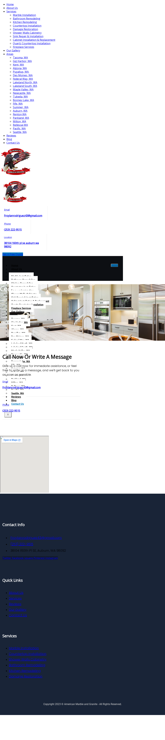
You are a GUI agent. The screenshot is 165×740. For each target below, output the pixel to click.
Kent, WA (18, 64)
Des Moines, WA (23, 75)
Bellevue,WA (20, 125)
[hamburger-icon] (114, 265)
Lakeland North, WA (25, 82)
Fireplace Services (23, 47)
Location (8, 237)
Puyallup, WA (21, 72)
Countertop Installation (27, 25)
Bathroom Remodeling (26, 18)
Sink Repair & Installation (28, 36)
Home (10, 4)
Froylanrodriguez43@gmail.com (23, 215)
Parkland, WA (21, 118)
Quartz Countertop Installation (31, 43)
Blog (9, 139)
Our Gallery (13, 50)
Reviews (11, 135)
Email (7, 209)
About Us (12, 8)
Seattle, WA (20, 132)
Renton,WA (19, 114)
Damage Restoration (25, 29)
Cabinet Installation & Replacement (34, 40)
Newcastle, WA (22, 93)
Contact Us (13, 142)
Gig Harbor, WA (22, 61)
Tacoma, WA (20, 57)
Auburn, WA (20, 111)
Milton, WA (19, 121)
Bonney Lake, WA (23, 100)
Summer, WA (20, 107)
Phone (7, 223)
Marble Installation (24, 15)
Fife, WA (18, 103)
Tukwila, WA (20, 96)
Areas (9, 54)
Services (11, 11)
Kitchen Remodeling (25, 22)
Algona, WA (20, 68)
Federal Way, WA (23, 79)
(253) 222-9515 (13, 229)
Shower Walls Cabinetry (27, 33)
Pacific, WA (19, 128)
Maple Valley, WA (23, 89)
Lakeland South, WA (25, 86)
